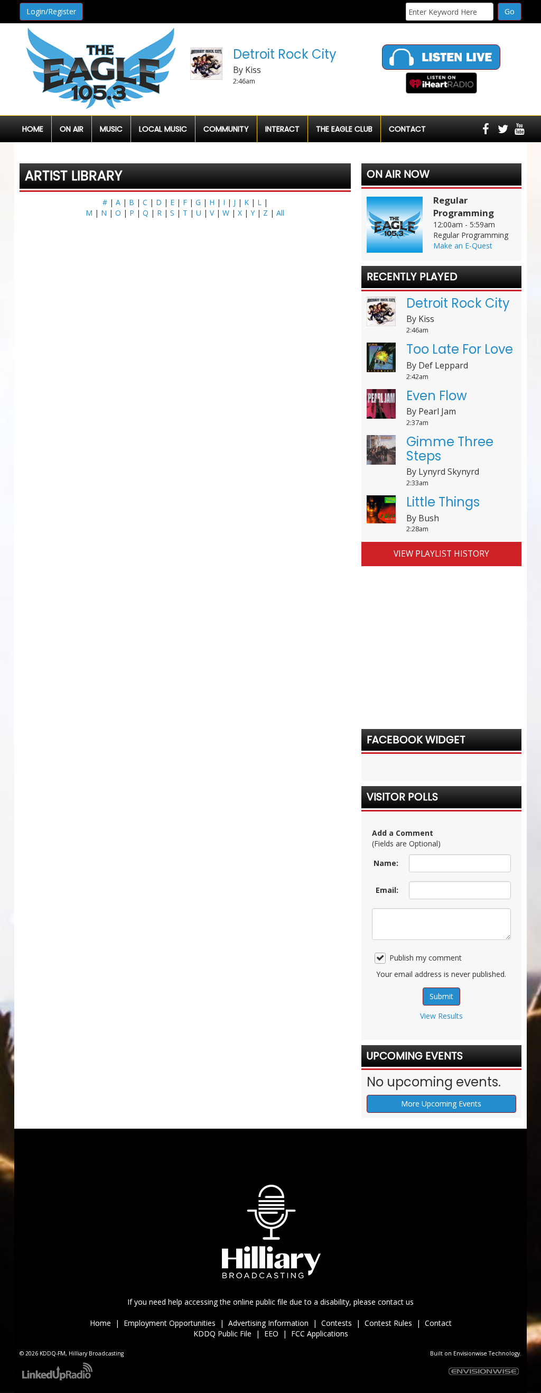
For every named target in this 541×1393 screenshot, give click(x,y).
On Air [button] (71, 129)
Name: (386, 863)
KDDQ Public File (222, 1334)
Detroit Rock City (285, 54)
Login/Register (51, 11)
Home (32, 129)
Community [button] (226, 129)
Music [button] (111, 129)
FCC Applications (319, 1334)
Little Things (443, 502)
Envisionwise (470, 1353)
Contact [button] (407, 129)
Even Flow (436, 395)
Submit (441, 996)
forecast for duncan (441, 697)
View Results (441, 1016)
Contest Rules (388, 1323)
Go (510, 11)
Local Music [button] (163, 129)
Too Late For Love (459, 349)
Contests (336, 1323)
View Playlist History (441, 553)
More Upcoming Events (441, 1104)
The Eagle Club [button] (344, 129)
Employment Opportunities (170, 1323)
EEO (271, 1334)
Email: (387, 890)
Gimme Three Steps (449, 448)
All (280, 213)
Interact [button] (282, 129)
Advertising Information (268, 1323)
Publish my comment (425, 958)
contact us (396, 1302)
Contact (438, 1323)
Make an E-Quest (462, 246)
